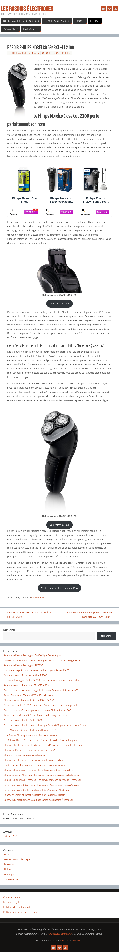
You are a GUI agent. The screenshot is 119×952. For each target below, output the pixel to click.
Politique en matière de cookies (20, 911)
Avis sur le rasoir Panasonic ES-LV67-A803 (26, 685)
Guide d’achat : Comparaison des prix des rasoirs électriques (36, 764)
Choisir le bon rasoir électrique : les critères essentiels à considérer (39, 769)
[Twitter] (109, 8)
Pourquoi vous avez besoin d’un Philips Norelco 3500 (29, 614)
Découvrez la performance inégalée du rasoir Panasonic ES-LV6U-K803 (41, 690)
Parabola (64, 940)
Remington (9, 874)
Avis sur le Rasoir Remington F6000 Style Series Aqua (32, 655)
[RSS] (115, 8)
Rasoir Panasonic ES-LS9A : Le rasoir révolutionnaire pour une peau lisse (42, 705)
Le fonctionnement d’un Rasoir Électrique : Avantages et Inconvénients (41, 784)
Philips (66, 53)
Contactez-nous (11, 897)
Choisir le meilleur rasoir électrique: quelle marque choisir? (35, 760)
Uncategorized (11, 879)
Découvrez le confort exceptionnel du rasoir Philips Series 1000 (37, 710)
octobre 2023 (11, 835)
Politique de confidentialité (17, 907)
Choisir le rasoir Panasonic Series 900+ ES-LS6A (29, 700)
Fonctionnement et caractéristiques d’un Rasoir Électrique (34, 794)
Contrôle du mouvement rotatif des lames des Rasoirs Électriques (38, 799)
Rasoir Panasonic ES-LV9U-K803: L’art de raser (28, 695)
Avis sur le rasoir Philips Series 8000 (23, 720)
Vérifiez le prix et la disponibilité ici (59, 587)
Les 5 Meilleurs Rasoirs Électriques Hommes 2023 (30, 729)
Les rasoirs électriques (27, 8)
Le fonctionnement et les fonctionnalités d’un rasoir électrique (36, 789)
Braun (7, 854)
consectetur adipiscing (59, 933)
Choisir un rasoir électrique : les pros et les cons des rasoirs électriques (41, 774)
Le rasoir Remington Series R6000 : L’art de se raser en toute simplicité (41, 680)
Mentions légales (12, 902)
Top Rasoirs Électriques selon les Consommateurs (30, 735)
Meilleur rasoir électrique (17, 859)
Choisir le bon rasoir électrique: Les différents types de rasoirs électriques (42, 779)
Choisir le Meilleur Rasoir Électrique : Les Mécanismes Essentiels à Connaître (44, 744)
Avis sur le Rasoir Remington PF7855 (23, 665)
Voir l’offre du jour (59, 303)
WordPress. (77, 940)
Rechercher (9, 629)
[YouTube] (103, 8)
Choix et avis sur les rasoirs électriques (24, 754)
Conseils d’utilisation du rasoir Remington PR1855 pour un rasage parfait (42, 660)
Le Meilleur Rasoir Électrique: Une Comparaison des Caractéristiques (40, 740)
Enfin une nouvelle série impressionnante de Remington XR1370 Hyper (88, 614)
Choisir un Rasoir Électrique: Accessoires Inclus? (29, 749)
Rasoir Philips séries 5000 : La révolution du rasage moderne (36, 715)
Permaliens (37, 597)
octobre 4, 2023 (50, 53)
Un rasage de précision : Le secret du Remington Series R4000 (36, 670)
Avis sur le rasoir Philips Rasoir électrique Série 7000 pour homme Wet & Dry (45, 725)
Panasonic (9, 864)
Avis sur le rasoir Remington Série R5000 (25, 675)
